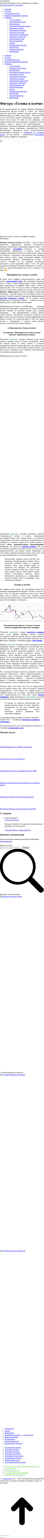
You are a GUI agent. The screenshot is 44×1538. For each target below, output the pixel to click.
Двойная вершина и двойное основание (16, 747)
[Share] (3, 1535)
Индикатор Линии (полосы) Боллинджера (17, 797)
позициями (39, 135)
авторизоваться (6, 841)
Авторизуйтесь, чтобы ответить (18, 830)
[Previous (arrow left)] (1, 1537)
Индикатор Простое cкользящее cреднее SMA (18, 771)
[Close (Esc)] (1, 1535)
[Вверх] (22, 1533)
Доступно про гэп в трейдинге (12, 759)
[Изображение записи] (6, 745)
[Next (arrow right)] (3, 1537)
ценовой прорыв (29, 547)
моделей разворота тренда (12, 298)
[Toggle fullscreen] (6, 1535)
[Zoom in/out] (8, 1535)
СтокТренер (6, 1479)
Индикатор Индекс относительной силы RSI (18, 809)
